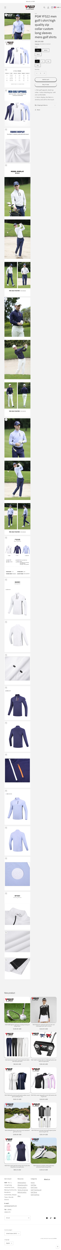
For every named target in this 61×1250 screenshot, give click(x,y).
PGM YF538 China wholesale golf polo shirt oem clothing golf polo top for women (44, 1025)
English (8, 1243)
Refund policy (22, 1192)
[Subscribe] (28, 1218)
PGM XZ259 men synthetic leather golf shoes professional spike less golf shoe (43, 1166)
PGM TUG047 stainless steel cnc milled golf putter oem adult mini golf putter (43, 1060)
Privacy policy (22, 1187)
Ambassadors (22, 1182)
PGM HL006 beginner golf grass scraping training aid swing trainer (17, 1025)
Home (33, 1182)
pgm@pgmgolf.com (10, 1206)
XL (48, 61)
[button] (5, 7)
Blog (19, 1196)
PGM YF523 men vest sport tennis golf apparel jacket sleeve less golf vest (44, 1131)
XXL (38, 65)
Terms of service (23, 1190)
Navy (38, 54)
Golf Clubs (34, 1187)
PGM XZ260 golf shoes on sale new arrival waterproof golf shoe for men (17, 1131)
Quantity (37, 69)
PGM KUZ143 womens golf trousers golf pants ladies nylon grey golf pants (17, 1060)
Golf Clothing (35, 1195)
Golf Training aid (36, 1190)
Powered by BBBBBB (52, 1238)
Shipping (37, 44)
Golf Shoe (34, 1192)
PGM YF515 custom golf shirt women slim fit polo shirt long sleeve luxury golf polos (17, 1166)
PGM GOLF (46, 1238)
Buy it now (45, 84)
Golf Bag (33, 1185)
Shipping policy (22, 1185)
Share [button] (38, 110)
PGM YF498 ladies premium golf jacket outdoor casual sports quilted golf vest (17, 1096)
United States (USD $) (11, 1233)
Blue (38, 50)
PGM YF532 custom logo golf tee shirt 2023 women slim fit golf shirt (43, 1096)
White (45, 50)
